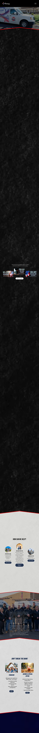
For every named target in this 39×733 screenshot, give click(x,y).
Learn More (8, 562)
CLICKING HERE (21, 264)
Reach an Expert (19, 565)
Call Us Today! (19, 278)
